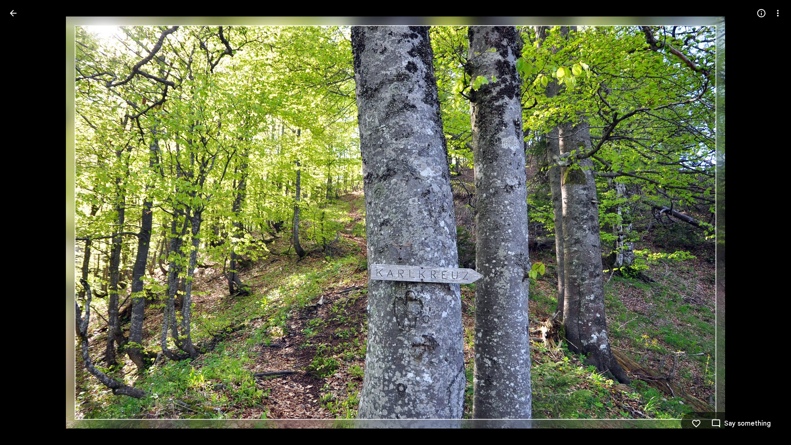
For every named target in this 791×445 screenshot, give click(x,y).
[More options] (778, 13)
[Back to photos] (13, 13)
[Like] (696, 424)
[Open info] (761, 13)
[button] (23, 222)
